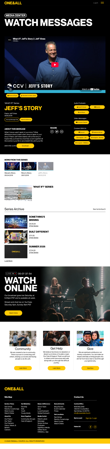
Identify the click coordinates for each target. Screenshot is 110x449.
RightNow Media (44, 427)
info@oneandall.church (82, 413)
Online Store (42, 430)
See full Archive (98, 209)
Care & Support (26, 421)
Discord (82, 132)
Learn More (23, 368)
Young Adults (26, 413)
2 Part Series (33, 252)
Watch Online (13, 313)
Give (39, 409)
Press (56, 411)
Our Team (8, 421)
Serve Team (42, 407)
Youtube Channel (82, 122)
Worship (24, 407)
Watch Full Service (26, 119)
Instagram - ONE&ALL (82, 143)
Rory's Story (26, 173)
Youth (23, 411)
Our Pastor (8, 419)
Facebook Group (97, 132)
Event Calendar (59, 409)
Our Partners (9, 423)
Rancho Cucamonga (12, 409)
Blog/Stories (58, 407)
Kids (22, 409)
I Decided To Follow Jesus (29, 95)
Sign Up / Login (91, 418)
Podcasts (41, 425)
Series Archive (43, 423)
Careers (7, 430)
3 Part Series (33, 226)
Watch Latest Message (42, 420)
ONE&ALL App (43, 432)
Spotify (98, 107)
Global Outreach (43, 413)
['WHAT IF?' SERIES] (29, 200)
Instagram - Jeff (82, 137)
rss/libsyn (82, 112)
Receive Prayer (13, 95)
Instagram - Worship (97, 137)
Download (25, 146)
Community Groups (28, 419)
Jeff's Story (42, 173)
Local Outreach (43, 411)
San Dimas (8, 407)
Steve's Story (10, 173)
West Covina (9, 411)
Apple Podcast (82, 107)
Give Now (90, 368)
